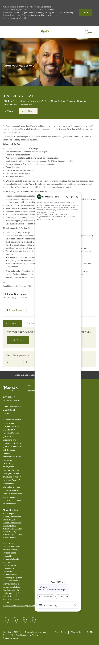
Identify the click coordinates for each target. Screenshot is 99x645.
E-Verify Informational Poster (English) (12, 518)
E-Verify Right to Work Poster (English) (12, 529)
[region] (58, 400)
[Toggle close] (4, 32)
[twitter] (24, 620)
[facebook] (6, 620)
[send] (75, 605)
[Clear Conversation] (67, 197)
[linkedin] (15, 620)
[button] (67, 12)
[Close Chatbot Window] (77, 197)
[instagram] (33, 620)
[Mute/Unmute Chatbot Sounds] (72, 197)
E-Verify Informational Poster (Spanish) (12, 524)
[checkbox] (9, 111)
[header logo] (45, 31)
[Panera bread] (10, 388)
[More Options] (40, 605)
